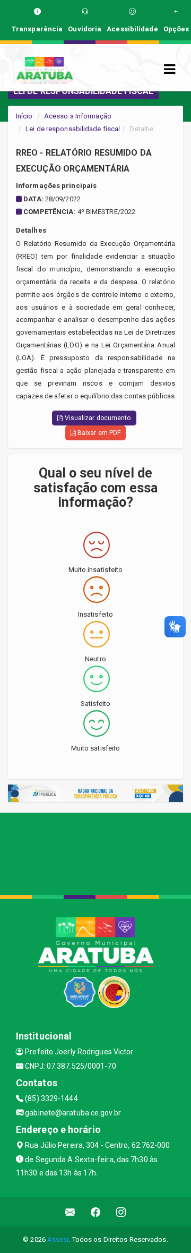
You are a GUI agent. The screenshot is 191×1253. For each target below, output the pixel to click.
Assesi (58, 1239)
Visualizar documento (97, 418)
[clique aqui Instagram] (121, 1212)
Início (24, 116)
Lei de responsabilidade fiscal (72, 129)
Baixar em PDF (98, 433)
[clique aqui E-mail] (70, 1212)
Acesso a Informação (77, 116)
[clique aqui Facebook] (95, 1212)
